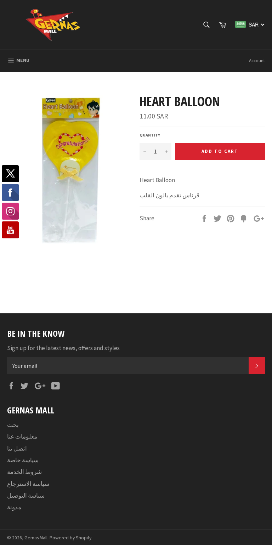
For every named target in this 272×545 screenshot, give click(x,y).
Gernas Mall (35, 538)
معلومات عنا (22, 436)
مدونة (14, 507)
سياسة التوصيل (26, 495)
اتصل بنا (17, 448)
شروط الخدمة (24, 472)
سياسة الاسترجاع (28, 484)
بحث (13, 425)
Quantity (150, 135)
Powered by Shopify (70, 538)
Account (257, 61)
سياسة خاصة (23, 460)
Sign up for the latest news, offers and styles (63, 348)
